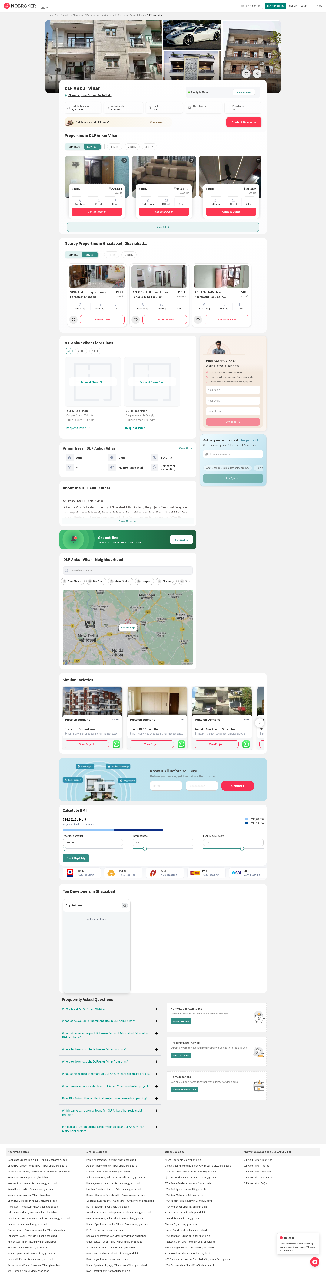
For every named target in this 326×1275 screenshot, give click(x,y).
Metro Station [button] (122, 581)
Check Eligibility (75, 858)
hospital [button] (146, 581)
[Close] (315, 1238)
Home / (49, 15)
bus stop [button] (98, 581)
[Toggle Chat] (314, 1262)
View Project (86, 744)
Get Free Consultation (184, 1089)
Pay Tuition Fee (252, 5)
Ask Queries (233, 478)
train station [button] (75, 581)
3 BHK (149, 147)
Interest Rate (140, 835)
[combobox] (131, 570)
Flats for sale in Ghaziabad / (70, 15)
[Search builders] (125, 906)
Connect (231, 421)
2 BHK (132, 147)
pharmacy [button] (168, 581)
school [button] (189, 581)
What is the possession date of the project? (227, 467)
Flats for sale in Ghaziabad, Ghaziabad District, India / (116, 15)
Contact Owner (97, 211)
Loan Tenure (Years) (214, 835)
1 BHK (115, 147)
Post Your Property (275, 5)
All (68, 351)
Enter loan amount (73, 835)
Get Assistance (181, 1055)
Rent (42, 7)
